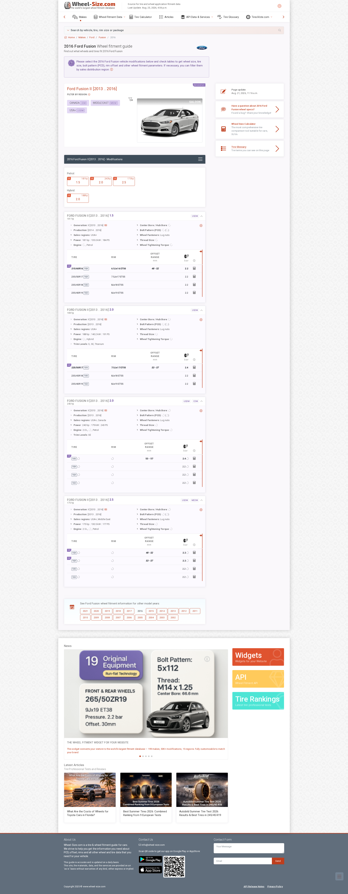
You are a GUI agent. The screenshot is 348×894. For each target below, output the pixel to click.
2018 (118, 611)
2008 (107, 617)
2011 (195, 611)
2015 (151, 611)
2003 (162, 617)
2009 (96, 617)
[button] (174, 30)
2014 (162, 611)
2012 (184, 611)
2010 (85, 617)
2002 (173, 617)
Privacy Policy (275, 886)
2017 (129, 611)
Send (278, 861)
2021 (85, 611)
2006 (129, 617)
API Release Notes (254, 886)
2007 (118, 617)
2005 (140, 617)
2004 (151, 617)
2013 (173, 611)
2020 (96, 611)
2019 (107, 611)
